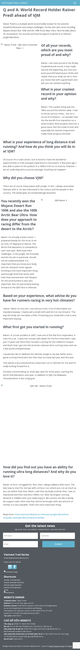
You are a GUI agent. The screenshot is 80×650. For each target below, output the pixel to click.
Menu (75, 3)
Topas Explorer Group (56, 646)
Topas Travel (72, 646)
